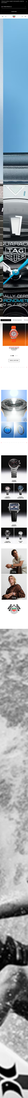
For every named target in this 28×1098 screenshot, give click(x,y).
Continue (19, 11)
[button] (22, 16)
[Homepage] (14, 16)
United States (6, 6)
